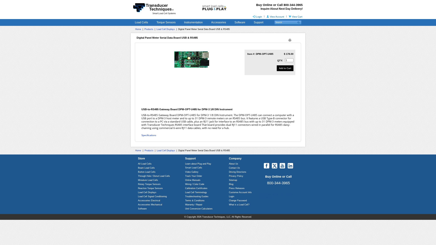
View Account (277, 16)
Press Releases (237, 188)
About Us (233, 163)
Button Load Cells (146, 172)
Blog (231, 184)
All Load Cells (145, 163)
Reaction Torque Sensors (150, 188)
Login (259, 16)
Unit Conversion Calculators (199, 208)
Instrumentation (193, 22)
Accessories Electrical (149, 200)
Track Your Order (193, 176)
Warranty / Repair (193, 204)
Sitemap (233, 180)
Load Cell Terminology (196, 192)
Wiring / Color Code (194, 184)
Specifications (148, 135)
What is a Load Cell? (239, 204)
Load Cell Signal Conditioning (152, 196)
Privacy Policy (236, 176)
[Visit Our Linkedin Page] (290, 165)
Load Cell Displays (166, 29)
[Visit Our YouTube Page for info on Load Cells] (282, 165)
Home (138, 29)
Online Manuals (192, 180)
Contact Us (234, 168)
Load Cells (141, 22)
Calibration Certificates (196, 188)
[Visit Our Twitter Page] (274, 165)
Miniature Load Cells (148, 180)
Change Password (238, 200)
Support (258, 22)
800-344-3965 (278, 183)
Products (148, 29)
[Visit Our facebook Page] (266, 165)
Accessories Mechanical (150, 204)
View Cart (297, 16)
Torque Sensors (166, 22)
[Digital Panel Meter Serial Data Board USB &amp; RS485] (192, 59)
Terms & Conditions (195, 200)
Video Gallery (191, 172)
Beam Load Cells (146, 168)
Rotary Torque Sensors (149, 184)
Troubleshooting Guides (196, 196)
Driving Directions (237, 172)
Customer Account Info (240, 192)
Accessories (218, 22)
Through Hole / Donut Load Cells (154, 176)
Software (240, 22)
